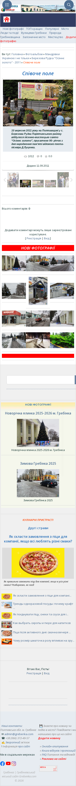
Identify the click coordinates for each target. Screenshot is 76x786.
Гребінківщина (10, 37)
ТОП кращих (34, 29)
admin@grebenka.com (18, 734)
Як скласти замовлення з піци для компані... (42, 595)
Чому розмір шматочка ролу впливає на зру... (43, 640)
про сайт (24, 746)
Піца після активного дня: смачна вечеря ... (42, 632)
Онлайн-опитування (55, 746)
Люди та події (9, 33)
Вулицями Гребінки (34, 33)
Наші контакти (11, 726)
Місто (65, 29)
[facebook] (3, 765)
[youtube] (8, 765)
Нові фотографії (13, 29)
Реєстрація (34, 238)
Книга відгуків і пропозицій (58, 750)
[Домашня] (5, 21)
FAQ (44, 754)
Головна (17, 54)
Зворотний (12, 742)
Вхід (46, 238)
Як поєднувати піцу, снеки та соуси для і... (40, 614)
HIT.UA (43, 767)
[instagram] (13, 765)
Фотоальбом (34, 54)
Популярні (52, 29)
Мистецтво (55, 37)
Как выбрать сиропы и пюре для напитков (42, 623)
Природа (55, 33)
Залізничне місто (34, 37)
